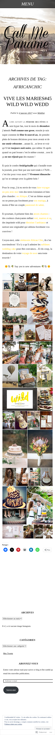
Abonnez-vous (28, 663)
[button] (8, 282)
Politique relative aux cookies (13, 724)
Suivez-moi (11, 690)
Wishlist (41, 113)
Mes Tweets (8, 653)
